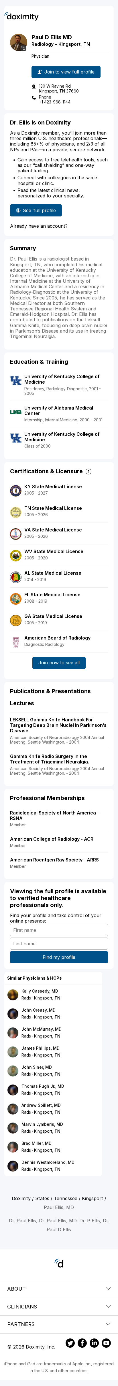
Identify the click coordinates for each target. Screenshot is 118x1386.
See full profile (39, 212)
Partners (21, 1324)
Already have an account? (39, 226)
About (16, 1289)
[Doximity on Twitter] (70, 1344)
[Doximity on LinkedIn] (94, 1344)
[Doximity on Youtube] (106, 1344)
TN (86, 44)
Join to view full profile (69, 72)
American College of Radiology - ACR (51, 839)
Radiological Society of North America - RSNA (54, 815)
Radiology (43, 44)
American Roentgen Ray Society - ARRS (54, 860)
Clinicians (22, 1307)
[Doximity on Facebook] (82, 1344)
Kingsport (69, 44)
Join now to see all (59, 662)
